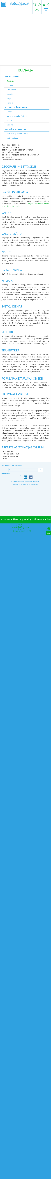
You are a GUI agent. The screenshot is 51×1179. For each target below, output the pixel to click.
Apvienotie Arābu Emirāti (17, 116)
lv (46, 10)
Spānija (10, 94)
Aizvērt (19, 524)
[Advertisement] (25, 39)
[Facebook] (20, 477)
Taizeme (10, 125)
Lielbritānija (11, 90)
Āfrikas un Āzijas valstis (16, 107)
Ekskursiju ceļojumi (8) (20, 527)
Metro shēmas (12, 138)
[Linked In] (25, 477)
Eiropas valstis (12, 76)
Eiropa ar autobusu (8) (22, 531)
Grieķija (10, 85)
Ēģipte (9, 120)
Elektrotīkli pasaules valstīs (17, 133)
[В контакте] (31, 477)
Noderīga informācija (15, 129)
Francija (10, 103)
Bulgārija (10, 81)
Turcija (9, 111)
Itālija (9, 98)
